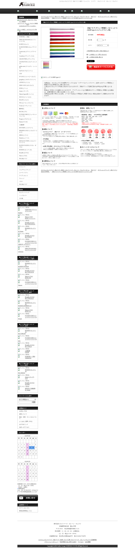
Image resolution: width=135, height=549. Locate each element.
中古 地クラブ (23, 158)
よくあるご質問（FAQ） (26, 421)
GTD (20, 73)
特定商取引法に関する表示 (68, 542)
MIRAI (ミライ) (23, 135)
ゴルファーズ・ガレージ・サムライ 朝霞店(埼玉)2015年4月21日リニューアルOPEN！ (28, 24)
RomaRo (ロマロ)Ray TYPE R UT (29, 297)
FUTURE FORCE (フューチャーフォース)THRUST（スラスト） (27, 243)
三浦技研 (21, 125)
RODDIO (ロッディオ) (25, 150)
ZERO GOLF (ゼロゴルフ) (26, 85)
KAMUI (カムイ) (24, 44)
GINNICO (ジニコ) (24, 82)
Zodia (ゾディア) (23, 91)
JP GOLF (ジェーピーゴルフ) (27, 76)
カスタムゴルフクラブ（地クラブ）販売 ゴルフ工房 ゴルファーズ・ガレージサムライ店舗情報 (67, 540)
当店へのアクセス (24, 427)
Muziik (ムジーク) (24, 138)
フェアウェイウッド (25, 170)
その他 (21, 198)
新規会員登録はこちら (25, 511)
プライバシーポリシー (51, 542)
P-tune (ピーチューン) (25, 105)
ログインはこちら (24, 508)
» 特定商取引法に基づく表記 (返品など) (98, 51)
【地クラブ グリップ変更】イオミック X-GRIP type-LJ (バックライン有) (72, 18)
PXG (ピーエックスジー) (26, 103)
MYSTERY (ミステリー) (26, 128)
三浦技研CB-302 (27, 351)
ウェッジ (21, 178)
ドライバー (22, 167)
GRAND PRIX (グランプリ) (27, 59)
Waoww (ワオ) (23, 155)
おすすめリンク (23, 424)
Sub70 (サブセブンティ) (25, 71)
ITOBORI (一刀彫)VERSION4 (30, 357)
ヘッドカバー (23, 195)
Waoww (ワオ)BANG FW (29, 277)
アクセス (80, 542)
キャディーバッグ (24, 192)
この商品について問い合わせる (98, 54)
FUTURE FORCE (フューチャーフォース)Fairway (27, 283)
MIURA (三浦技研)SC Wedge (30, 389)
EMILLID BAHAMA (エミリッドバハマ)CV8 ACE (27, 250)
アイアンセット (23, 175)
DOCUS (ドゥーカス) (25, 97)
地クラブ (93, 16)
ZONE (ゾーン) (23, 88)
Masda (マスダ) (23, 122)
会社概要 (88, 542)
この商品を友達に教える (96, 57)
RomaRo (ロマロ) (24, 153)
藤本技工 (21, 108)
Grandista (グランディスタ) (26, 56)
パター (21, 181)
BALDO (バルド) (24, 100)
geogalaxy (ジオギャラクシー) (27, 79)
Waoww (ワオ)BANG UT (29, 310)
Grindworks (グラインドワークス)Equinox (27, 211)
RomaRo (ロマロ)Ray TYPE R (29, 236)
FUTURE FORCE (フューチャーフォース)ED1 (27, 339)
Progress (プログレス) (25, 119)
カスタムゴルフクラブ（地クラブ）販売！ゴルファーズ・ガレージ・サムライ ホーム (65, 16)
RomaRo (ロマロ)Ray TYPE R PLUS (30, 223)
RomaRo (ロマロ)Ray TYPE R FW (29, 271)
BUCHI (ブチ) (23, 111)
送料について (23, 414)
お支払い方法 (23, 411)
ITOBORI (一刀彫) (24, 37)
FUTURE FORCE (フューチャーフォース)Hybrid (27, 317)
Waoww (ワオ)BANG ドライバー (30, 217)
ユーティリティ (23, 172)
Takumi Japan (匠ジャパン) (26, 94)
